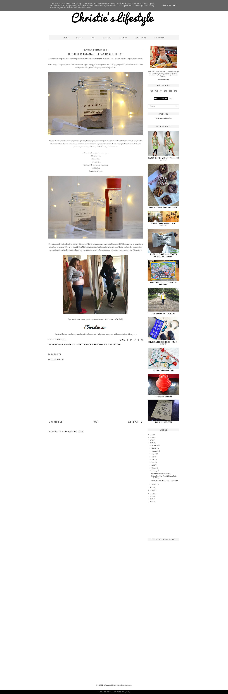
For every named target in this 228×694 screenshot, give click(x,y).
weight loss (117, 344)
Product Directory (163, 79)
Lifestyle (107, 37)
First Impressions (97, 59)
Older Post (134, 421)
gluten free (68, 344)
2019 (151, 440)
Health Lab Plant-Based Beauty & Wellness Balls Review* (163, 255)
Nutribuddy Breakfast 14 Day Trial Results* (164, 480)
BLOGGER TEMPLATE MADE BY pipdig (114, 692)
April (153, 465)
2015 (151, 493)
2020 (151, 437)
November (155, 445)
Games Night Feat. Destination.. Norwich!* (163, 283)
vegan (110, 344)
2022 (151, 434)
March (154, 468)
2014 (151, 496)
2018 (151, 443)
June (153, 459)
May (153, 462)
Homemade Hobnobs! (163, 422)
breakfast (56, 344)
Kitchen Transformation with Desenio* (163, 224)
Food (93, 37)
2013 (151, 499)
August (154, 454)
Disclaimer (159, 37)
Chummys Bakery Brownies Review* (163, 207)
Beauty (79, 37)
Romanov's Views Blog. (165, 118)
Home (66, 37)
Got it (175, 5)
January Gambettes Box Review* (161, 473)
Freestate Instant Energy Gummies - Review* (163, 343)
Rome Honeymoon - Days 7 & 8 (163, 313)
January (154, 484)
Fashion (123, 37)
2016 (151, 490)
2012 (151, 502)
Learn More (166, 5)
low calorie (77, 344)
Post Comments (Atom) (73, 431)
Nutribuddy (119, 319)
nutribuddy (85, 344)
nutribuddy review (96, 344)
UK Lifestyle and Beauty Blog (110, 685)
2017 (151, 487)
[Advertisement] (163, 520)
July (153, 456)
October (154, 448)
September (155, 451)
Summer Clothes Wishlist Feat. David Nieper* (163, 159)
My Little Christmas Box (163, 370)
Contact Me (140, 37)
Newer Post (57, 421)
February (154, 471)
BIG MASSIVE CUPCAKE (163, 396)
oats (105, 344)
